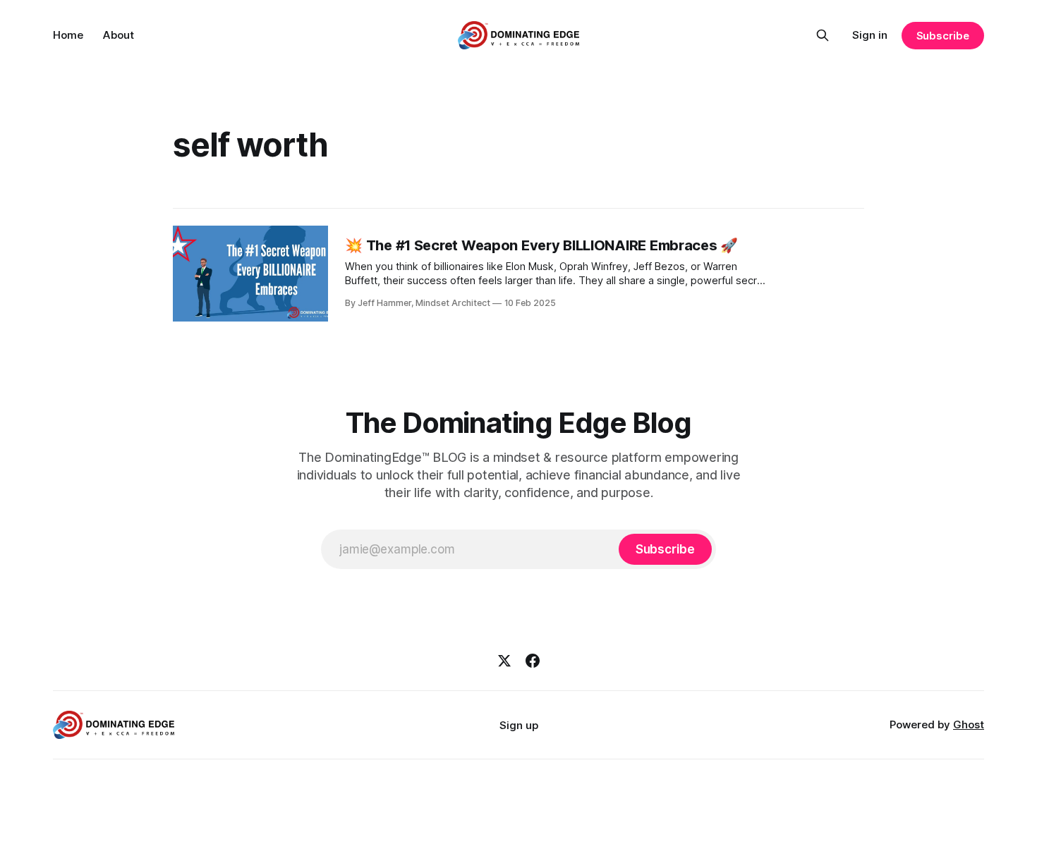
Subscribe (942, 35)
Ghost (968, 724)
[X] (504, 661)
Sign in (869, 35)
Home (68, 35)
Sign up (518, 725)
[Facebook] (533, 661)
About (118, 35)
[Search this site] (822, 35)
